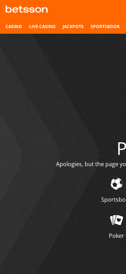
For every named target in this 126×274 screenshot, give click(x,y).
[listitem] (14, 27)
